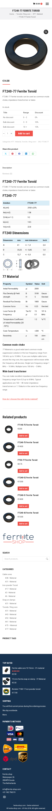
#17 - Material (10, 589)
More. (5, 715)
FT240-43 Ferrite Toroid (28, 513)
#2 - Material (10, 593)
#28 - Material (10, 578)
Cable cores (7, 574)
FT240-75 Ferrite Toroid (28, 442)
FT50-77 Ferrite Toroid (27, 460)
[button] (46, 32)
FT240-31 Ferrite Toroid (28, 495)
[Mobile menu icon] (47, 4)
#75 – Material (11, 625)
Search (47, 558)
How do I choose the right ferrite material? (20, 399)
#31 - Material (10, 582)
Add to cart (24, 133)
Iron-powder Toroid (10, 585)
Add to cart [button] (23, 436)
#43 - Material (10, 614)
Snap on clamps (9, 600)
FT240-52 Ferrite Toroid (28, 477)
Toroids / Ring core (29, 142)
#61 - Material (10, 622)
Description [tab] (7, 168)
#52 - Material (10, 618)
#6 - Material (10, 596)
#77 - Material (16, 142)
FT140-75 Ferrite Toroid (28, 425)
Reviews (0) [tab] (7, 174)
